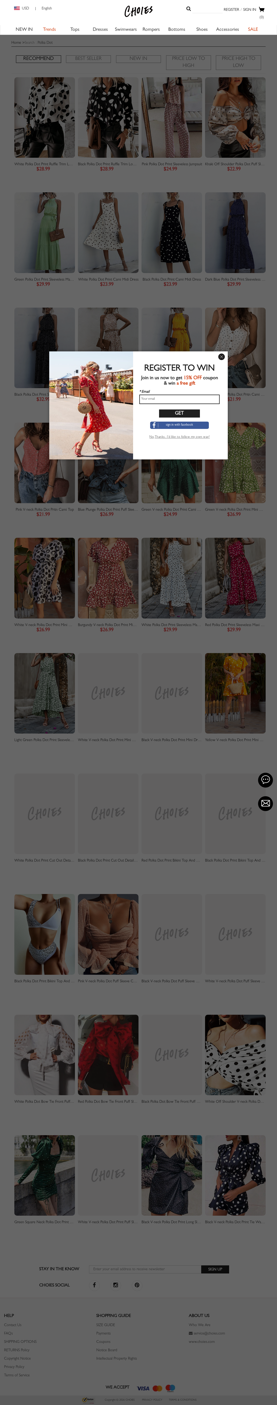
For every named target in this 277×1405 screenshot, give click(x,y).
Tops (75, 30)
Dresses (100, 30)
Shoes (202, 30)
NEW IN (24, 30)
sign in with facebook (179, 425)
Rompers (151, 30)
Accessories (227, 30)
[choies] (138, 11)
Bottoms (176, 30)
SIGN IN (249, 10)
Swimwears (126, 30)
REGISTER (231, 10)
